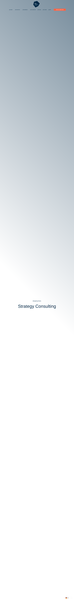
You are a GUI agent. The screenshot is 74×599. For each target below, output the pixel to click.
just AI (49, 9)
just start (10, 9)
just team (39, 9)
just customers (33, 9)
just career (45, 9)
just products (25, 9)
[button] (60, 10)
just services (17, 9)
